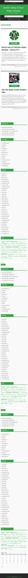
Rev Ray (11, 252)
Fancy (3, 150)
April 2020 (4, 174)
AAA (24, 242)
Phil (5, 107)
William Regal (16, 256)
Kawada (19, 249)
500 (3, 147)
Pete (5, 252)
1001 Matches (12, 241)
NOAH (21, 251)
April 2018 (4, 196)
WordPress (19, 576)
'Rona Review (5, 143)
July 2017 (4, 207)
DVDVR (3, 148)
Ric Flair (19, 252)
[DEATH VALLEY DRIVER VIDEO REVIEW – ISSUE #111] (14, 35)
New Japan (14, 251)
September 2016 (5, 220)
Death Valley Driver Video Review (13, 10)
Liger (23, 249)
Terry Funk (21, 254)
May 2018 (4, 194)
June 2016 (4, 224)
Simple (3, 161)
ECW (20, 247)
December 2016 (5, 214)
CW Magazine (9, 576)
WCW (10, 256)
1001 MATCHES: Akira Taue (8, 135)
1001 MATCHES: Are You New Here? (10, 131)
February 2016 (5, 227)
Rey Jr (15, 252)
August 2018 (4, 188)
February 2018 (5, 200)
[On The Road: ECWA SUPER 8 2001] (14, 78)
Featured (4, 152)
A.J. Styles (20, 242)
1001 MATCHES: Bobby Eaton (8, 129)
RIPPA (4, 254)
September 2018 (5, 187)
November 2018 (5, 183)
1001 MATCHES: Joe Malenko (8, 133)
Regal (7, 252)
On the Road (5, 160)
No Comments (12, 107)
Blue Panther (20, 243)
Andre (9, 243)
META (3, 156)
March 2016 (4, 226)
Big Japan (13, 243)
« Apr (2, 566)
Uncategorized (5, 163)
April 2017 (4, 209)
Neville (8, 250)
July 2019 (4, 175)
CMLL (3, 247)
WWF (6, 258)
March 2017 (4, 211)
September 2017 (5, 205)
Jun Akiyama (14, 249)
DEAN (8, 246)
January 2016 (5, 229)
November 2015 (5, 233)
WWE (2, 258)
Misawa (4, 251)
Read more (14, 43)
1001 (3, 145)
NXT (24, 251)
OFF (3, 158)
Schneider (11, 254)
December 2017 (5, 203)
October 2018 (5, 185)
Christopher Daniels (21, 245)
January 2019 (5, 179)
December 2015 (5, 231)
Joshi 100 (4, 154)
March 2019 (4, 177)
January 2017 (5, 213)
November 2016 (5, 216)
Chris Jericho (13, 245)
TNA (25, 254)
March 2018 (4, 198)
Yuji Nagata (10, 258)
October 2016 (5, 218)
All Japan (4, 243)
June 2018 (4, 192)
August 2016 (4, 222)
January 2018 (5, 201)
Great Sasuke (8, 249)
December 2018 (5, 181)
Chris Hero (7, 245)
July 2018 (4, 190)
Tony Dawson (4, 256)
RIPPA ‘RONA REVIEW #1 (7, 127)
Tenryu (16, 254)
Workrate (4, 165)
